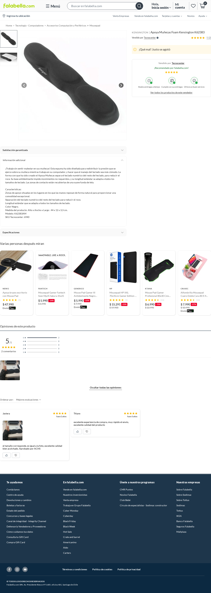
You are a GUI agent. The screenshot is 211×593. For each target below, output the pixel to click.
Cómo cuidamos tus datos (20, 531)
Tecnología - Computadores (29, 25)
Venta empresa (70, 500)
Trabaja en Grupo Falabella (76, 505)
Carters (67, 552)
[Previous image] (24, 85)
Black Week (69, 526)
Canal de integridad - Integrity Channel (26, 521)
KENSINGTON (140, 32)
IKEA (179, 515)
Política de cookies (102, 569)
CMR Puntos (126, 489)
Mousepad (95, 25)
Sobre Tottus (182, 500)
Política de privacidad (129, 569)
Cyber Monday (70, 510)
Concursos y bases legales (20, 515)
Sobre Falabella (184, 489)
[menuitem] (170, 15)
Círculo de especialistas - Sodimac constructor (143, 505)
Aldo (65, 547)
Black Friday (69, 521)
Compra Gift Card (16, 542)
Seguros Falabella (185, 526)
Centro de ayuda (15, 494)
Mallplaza (181, 531)
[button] (105, 6)
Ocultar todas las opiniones (105, 387)
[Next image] (121, 85)
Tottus (179, 510)
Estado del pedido (16, 510)
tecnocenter (178, 63)
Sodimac (180, 505)
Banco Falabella (184, 521)
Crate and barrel (71, 537)
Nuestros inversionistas (75, 494)
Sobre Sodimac (184, 494)
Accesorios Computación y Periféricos (66, 25)
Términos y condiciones (74, 569)
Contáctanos (13, 489)
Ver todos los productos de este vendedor (171, 92)
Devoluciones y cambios (19, 500)
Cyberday (68, 515)
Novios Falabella (128, 494)
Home (9, 25)
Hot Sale (67, 531)
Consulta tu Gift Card (18, 537)
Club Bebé (125, 500)
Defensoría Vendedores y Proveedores (26, 526)
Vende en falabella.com (75, 489)
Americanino (69, 542)
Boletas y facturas (16, 505)
